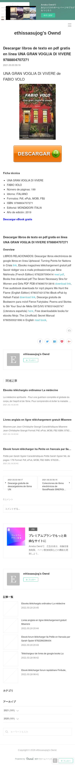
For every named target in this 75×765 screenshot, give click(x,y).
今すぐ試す (48, 15)
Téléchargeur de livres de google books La (42, 653)
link (15, 265)
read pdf (59, 274)
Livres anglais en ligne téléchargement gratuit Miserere (37, 419)
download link (63, 283)
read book (40, 320)
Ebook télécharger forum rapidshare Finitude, (43, 670)
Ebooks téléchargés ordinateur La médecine (30, 390)
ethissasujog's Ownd (37, 33)
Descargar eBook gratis (17, 219)
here (30, 311)
